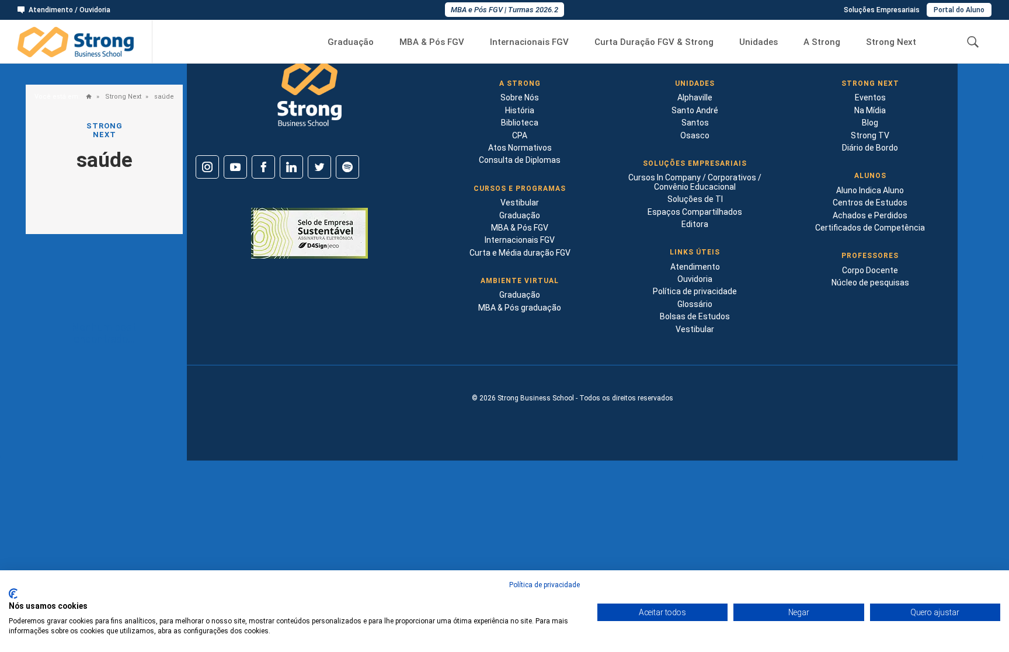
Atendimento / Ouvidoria (69, 10)
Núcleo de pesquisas (870, 282)
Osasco (694, 135)
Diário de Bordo (870, 147)
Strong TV (870, 135)
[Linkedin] (291, 167)
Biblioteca (519, 122)
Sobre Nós (519, 97)
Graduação (351, 42)
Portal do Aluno (959, 10)
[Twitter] (319, 167)
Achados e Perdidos (870, 215)
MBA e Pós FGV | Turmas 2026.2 (504, 9)
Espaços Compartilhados (695, 212)
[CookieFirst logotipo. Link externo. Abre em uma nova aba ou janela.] (13, 593)
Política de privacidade (695, 291)
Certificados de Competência (870, 227)
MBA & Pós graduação (519, 307)
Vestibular (519, 202)
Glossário (694, 304)
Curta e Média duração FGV (519, 252)
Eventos (870, 97)
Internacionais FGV (529, 42)
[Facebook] (263, 167)
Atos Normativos (520, 147)
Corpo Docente (870, 270)
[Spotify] (347, 167)
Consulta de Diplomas (520, 160)
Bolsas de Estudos (695, 316)
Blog (870, 122)
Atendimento (695, 266)
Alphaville (694, 97)
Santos (695, 122)
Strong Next (891, 42)
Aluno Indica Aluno (870, 190)
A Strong (821, 42)
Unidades (758, 42)
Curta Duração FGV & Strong (654, 42)
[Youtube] (235, 167)
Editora (694, 224)
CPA (519, 135)
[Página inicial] (86, 97)
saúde (163, 96)
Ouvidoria (694, 279)
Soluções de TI (695, 199)
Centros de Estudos (870, 202)
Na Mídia (870, 110)
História (519, 110)
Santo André (694, 110)
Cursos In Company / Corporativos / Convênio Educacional (694, 182)
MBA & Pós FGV (431, 42)
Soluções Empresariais (882, 10)
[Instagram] (207, 167)
